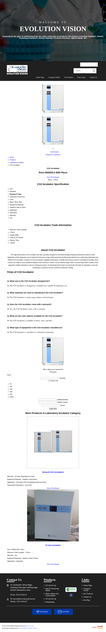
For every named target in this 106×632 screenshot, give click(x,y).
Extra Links (81, 77)
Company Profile (54, 77)
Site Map (86, 600)
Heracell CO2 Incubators (53, 472)
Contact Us (93, 77)
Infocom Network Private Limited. (27, 628)
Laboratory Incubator (17, 162)
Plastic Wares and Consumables (52, 594)
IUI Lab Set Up (50, 585)
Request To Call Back (53, 155)
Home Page (40, 77)
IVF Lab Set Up (50, 599)
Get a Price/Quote (53, 177)
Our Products (68, 77)
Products (13, 160)
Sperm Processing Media (52, 589)
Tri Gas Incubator (53, 545)
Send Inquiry (54, 152)
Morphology (49, 602)
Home (12, 157)
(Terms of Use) (29, 626)
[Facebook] (71, 596)
